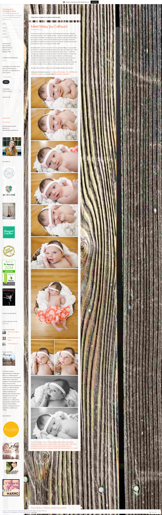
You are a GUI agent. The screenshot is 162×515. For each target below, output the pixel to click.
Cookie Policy (34, 512)
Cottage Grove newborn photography (67, 444)
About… (5, 31)
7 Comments (74, 448)
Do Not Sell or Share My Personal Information (54, 508)
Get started (94, 2)
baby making (58, 442)
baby (53, 442)
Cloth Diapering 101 (13, 343)
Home (4, 24)
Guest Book (6, 37)
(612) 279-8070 (6, 122)
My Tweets (6, 323)
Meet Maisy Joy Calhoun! (49, 26)
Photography (38, 442)
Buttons (5, 34)
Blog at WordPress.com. (37, 508)
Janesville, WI (6, 118)
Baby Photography (65, 442)
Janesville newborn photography (39, 446)
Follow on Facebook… (10, 313)
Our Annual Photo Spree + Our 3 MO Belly (63, 72)
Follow (6, 82)
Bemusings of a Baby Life (62, 74)
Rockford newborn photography (62, 448)
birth (56, 444)
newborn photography (48, 448)
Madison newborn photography (55, 446)
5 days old (49, 442)
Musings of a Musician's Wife (9, 10)
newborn (40, 448)
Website (5, 28)
